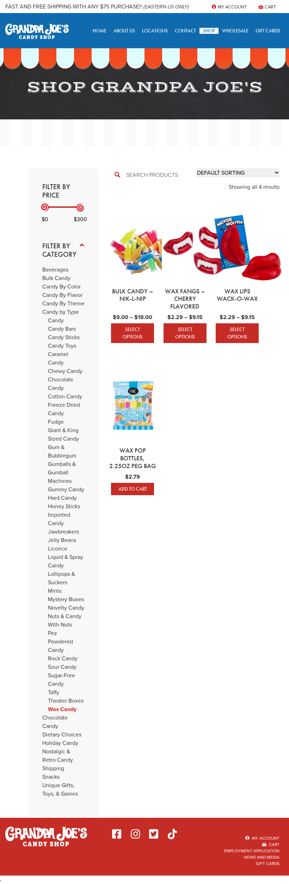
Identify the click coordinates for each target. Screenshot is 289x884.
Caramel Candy (58, 358)
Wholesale (235, 31)
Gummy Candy (66, 489)
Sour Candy (62, 667)
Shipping (53, 768)
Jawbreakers (63, 532)
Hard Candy (62, 498)
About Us (124, 31)
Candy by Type (60, 312)
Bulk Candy (56, 278)
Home (99, 31)
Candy (56, 320)
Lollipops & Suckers (61, 578)
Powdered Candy (60, 645)
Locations (155, 31)
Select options (132, 333)
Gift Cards (268, 31)
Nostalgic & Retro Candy (57, 755)
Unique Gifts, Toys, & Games (60, 789)
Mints (54, 591)
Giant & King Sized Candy (63, 434)
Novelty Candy (66, 608)
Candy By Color (61, 286)
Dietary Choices (61, 734)
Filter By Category (59, 250)
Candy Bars (62, 329)
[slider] (45, 208)
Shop (209, 31)
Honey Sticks (64, 506)
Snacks (51, 777)
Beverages (55, 270)
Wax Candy (62, 709)
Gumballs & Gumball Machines (62, 472)
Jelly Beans (62, 540)
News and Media (261, 857)
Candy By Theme (63, 303)
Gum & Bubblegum (62, 451)
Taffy (53, 692)
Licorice (57, 548)
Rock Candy (63, 658)
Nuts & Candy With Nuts (64, 620)
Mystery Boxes (66, 599)
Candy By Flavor (62, 295)
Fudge (56, 422)
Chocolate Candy (60, 383)
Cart (270, 7)
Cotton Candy (65, 396)
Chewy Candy (65, 371)
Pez (52, 633)
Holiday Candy (60, 743)
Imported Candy (59, 519)
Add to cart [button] (132, 489)
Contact (185, 31)
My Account (232, 7)
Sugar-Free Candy (61, 679)
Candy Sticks (64, 337)
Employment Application (251, 851)
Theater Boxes (66, 701)
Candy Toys (62, 346)
